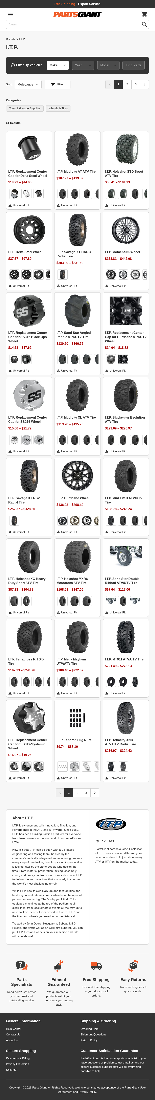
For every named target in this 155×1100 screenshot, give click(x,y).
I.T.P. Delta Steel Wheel (25, 252)
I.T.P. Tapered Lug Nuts (74, 740)
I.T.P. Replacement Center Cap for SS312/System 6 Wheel (27, 744)
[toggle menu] (10, 14)
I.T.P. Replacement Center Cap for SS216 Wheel (27, 419)
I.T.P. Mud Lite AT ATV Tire (76, 171)
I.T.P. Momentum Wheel (122, 252)
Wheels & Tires (58, 108)
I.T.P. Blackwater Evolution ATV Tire (125, 419)
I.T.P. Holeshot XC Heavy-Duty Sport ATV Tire (27, 581)
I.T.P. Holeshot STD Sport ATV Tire (124, 174)
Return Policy (89, 1040)
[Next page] (144, 84)
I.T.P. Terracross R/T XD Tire (26, 661)
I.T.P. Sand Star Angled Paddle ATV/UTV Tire (74, 335)
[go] (144, 24)
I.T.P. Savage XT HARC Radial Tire (74, 254)
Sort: (9, 84)
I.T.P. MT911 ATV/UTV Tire (124, 659)
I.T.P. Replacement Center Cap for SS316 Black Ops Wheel (27, 337)
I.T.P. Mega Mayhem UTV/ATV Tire (71, 661)
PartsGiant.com (90, 1058)
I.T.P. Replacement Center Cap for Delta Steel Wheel (27, 174)
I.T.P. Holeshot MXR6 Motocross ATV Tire (72, 581)
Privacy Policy (87, 1091)
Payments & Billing (18, 1058)
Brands (10, 39)
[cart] (144, 14)
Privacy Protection (17, 1064)
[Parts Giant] (77, 14)
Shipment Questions (93, 1034)
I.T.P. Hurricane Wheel (73, 498)
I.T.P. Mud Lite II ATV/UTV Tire (123, 500)
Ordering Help (89, 1028)
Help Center (13, 1028)
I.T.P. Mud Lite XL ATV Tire (76, 417)
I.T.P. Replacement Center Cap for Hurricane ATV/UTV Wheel (126, 337)
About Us (12, 1040)
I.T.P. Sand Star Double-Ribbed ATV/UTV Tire (122, 581)
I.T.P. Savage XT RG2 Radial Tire (24, 500)
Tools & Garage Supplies (25, 108)
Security (11, 1069)
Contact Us (13, 1034)
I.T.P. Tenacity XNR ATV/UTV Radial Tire (120, 742)
